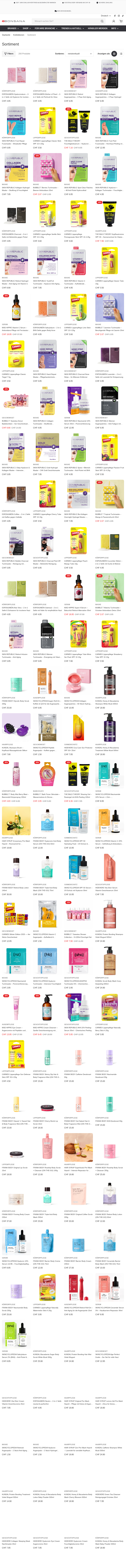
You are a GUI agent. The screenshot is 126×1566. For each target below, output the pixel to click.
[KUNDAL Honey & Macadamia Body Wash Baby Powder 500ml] (109, 1521)
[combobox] (69, 21)
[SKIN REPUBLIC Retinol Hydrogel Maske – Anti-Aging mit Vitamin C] (16, 260)
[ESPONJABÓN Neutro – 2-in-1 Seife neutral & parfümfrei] (47, 1381)
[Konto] (113, 21)
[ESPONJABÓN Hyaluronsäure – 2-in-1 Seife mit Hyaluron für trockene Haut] (16, 74)
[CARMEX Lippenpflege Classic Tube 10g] (109, 260)
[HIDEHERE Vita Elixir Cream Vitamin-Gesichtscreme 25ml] (16, 1381)
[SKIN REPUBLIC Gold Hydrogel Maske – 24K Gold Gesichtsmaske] (47, 447)
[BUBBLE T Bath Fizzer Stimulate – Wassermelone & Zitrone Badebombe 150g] (47, 774)
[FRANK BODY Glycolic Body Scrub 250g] (16, 680)
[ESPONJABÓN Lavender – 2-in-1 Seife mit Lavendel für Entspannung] (109, 354)
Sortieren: (59, 54)
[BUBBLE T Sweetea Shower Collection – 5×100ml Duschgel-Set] (78, 914)
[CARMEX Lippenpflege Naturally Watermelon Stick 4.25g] (47, 1287)
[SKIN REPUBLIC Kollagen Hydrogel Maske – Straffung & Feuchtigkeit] (16, 167)
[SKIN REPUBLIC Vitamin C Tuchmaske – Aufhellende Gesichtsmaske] (78, 260)
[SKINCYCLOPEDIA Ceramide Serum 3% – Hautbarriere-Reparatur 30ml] (109, 1287)
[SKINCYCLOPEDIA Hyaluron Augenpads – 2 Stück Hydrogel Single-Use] (47, 1427)
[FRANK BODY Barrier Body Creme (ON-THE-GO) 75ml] (47, 1241)
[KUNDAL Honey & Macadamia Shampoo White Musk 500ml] (109, 680)
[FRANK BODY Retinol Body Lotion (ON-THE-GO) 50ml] (109, 1194)
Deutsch (104, 16)
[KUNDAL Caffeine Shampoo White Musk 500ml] (109, 1427)
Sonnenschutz (70, 744)
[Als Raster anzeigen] (114, 54)
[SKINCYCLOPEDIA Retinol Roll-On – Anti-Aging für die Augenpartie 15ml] (78, 1287)
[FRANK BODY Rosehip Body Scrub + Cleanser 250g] (109, 1147)
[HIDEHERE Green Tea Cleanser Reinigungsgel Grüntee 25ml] (109, 1474)
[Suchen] (102, 21)
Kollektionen (18, 35)
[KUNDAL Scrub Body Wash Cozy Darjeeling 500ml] (109, 961)
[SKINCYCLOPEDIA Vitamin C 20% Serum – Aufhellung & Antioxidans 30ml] (109, 820)
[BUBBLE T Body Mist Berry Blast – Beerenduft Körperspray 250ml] (16, 774)
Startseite (6, 35)
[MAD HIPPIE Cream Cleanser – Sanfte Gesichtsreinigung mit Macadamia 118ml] (47, 1007)
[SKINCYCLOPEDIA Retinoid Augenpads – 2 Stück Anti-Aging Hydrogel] (16, 1427)
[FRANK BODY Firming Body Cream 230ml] (16, 1194)
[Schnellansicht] (27, 65)
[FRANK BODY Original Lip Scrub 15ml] (16, 1147)
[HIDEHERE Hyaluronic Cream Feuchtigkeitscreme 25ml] (78, 1521)
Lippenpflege (39, 138)
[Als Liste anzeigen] (121, 54)
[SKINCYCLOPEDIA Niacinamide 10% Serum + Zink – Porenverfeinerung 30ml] (109, 774)
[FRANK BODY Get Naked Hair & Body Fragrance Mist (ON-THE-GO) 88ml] (78, 1101)
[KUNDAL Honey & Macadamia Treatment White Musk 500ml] (109, 727)
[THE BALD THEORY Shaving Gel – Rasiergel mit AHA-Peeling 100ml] (78, 774)
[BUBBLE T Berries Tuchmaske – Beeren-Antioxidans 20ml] (47, 167)
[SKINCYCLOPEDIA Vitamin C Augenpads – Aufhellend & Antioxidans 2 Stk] (47, 914)
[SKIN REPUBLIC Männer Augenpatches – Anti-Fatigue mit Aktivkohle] (109, 400)
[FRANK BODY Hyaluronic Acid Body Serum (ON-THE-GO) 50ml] (47, 820)
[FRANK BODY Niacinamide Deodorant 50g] (109, 1054)
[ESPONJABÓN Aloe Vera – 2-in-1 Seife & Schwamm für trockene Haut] (16, 587)
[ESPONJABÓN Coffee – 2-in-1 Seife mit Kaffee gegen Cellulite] (16, 494)
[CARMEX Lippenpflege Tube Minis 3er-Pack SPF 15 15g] (78, 634)
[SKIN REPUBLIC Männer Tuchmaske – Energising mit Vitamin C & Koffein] (47, 634)
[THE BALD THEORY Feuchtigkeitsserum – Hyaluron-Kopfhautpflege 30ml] (78, 120)
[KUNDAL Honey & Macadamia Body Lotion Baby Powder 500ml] (47, 1474)
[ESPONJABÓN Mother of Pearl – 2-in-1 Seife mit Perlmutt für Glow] (47, 74)
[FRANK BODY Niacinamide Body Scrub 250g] (16, 1287)
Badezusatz (38, 791)
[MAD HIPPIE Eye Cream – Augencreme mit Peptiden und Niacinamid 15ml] (16, 1007)
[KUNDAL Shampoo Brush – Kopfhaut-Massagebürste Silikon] (16, 727)
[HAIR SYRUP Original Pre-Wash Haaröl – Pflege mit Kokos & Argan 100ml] (78, 1381)
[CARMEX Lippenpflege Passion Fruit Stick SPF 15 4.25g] (109, 447)
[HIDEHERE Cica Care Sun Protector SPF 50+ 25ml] (78, 727)
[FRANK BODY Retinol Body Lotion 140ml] (16, 867)
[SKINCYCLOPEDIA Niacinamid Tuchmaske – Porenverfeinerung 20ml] (16, 961)
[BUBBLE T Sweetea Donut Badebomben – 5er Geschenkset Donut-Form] (16, 400)
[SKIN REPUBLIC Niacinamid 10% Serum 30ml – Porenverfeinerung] (78, 400)
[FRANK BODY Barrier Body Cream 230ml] (78, 1241)
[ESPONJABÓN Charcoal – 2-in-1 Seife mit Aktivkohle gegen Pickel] (16, 214)
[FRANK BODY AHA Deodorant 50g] (109, 1101)
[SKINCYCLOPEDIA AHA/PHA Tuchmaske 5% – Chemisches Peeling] (78, 961)
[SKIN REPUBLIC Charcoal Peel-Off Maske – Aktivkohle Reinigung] (47, 540)
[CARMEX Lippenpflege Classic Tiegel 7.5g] (16, 354)
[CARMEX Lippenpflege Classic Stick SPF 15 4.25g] (47, 120)
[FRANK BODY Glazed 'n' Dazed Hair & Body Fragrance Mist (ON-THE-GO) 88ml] (16, 1101)
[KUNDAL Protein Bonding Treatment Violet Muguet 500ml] (16, 1474)
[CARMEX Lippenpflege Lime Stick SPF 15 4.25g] (78, 307)
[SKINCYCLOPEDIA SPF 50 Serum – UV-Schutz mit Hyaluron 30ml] (78, 867)
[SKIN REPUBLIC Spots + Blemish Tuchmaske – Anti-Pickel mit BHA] (78, 447)
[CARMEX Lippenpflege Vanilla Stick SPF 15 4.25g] (47, 214)
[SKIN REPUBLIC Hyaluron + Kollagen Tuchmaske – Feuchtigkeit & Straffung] (109, 167)
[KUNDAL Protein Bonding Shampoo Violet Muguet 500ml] (109, 914)
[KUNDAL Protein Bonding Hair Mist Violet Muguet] (78, 1334)
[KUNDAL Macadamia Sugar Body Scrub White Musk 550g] (47, 1334)
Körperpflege (8, 91)
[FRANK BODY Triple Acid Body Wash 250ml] (47, 1194)
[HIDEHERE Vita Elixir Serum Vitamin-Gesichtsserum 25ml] (109, 867)
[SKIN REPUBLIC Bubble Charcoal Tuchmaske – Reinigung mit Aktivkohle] (16, 540)
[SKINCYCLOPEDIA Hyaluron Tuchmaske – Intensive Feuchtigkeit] (47, 961)
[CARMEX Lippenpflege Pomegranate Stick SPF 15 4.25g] (78, 214)
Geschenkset (70, 91)
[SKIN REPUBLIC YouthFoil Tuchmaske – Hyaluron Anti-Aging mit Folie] (47, 260)
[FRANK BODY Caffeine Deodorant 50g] (78, 1054)
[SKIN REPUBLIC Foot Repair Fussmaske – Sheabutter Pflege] (16, 120)
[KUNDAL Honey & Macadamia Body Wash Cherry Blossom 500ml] (78, 1474)
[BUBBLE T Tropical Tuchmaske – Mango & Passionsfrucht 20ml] (109, 494)
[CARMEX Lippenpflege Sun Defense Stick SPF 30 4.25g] (16, 1054)
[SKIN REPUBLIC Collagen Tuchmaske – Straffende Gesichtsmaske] (47, 400)
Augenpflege (101, 91)
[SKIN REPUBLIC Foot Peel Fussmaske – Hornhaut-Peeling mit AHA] (109, 120)
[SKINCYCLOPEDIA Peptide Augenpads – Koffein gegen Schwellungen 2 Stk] (47, 727)
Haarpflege (100, 231)
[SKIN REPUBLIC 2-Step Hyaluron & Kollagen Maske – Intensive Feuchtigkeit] (16, 447)
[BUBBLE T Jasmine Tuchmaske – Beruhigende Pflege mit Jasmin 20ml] (109, 307)
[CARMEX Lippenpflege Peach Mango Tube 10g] (78, 540)
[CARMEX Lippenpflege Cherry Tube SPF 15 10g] (47, 494)
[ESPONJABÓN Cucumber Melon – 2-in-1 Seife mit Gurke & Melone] (109, 540)
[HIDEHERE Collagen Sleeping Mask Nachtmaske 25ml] (16, 1521)
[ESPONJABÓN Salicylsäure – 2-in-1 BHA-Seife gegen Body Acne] (47, 307)
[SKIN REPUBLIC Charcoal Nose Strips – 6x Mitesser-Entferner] (78, 354)
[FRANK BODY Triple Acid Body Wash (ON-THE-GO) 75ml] (47, 867)
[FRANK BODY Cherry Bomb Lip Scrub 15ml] (47, 1101)
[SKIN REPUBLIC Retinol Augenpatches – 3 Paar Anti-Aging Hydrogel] (78, 74)
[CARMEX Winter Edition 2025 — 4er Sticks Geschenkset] (16, 914)
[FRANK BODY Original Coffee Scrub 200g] (78, 1194)
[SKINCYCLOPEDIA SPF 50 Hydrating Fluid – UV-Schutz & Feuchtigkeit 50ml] (78, 820)
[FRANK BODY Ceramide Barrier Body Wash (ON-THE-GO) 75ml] (109, 1241)
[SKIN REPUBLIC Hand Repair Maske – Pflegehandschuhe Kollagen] (47, 354)
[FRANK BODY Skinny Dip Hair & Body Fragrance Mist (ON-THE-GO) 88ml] (47, 1054)
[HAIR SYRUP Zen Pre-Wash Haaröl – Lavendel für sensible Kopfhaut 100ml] (78, 1427)
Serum (5, 324)
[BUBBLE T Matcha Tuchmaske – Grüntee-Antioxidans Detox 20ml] (109, 587)
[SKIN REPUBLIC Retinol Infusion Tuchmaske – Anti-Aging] (16, 634)
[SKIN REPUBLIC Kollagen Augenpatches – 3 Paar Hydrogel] (109, 74)
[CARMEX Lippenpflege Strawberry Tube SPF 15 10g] (109, 634)
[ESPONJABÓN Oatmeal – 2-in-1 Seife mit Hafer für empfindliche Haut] (47, 587)
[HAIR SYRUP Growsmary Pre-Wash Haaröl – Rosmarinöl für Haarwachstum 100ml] (16, 820)
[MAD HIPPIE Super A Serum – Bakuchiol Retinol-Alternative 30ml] (78, 587)
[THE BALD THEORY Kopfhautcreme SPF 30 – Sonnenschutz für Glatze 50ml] (109, 214)
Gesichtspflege (71, 138)
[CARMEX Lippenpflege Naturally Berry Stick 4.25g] (109, 1007)
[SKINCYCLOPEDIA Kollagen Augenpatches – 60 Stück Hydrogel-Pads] (78, 680)
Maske (98, 138)
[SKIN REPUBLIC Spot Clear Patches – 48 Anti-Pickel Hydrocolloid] (78, 167)
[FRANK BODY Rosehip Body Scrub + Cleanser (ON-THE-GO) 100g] (47, 1147)
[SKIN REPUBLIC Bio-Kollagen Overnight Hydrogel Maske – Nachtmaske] (78, 494)
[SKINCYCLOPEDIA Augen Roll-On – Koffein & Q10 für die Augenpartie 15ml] (47, 680)
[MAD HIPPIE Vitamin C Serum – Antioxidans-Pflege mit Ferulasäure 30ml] (16, 307)
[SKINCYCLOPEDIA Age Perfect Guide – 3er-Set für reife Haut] (109, 1334)
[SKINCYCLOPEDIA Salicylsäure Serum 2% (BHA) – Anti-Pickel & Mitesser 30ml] (16, 1334)
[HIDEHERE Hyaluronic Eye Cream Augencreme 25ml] (47, 1521)
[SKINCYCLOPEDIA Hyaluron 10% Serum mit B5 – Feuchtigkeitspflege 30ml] (16, 1241)
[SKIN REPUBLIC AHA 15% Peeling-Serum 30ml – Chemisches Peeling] (78, 1007)
